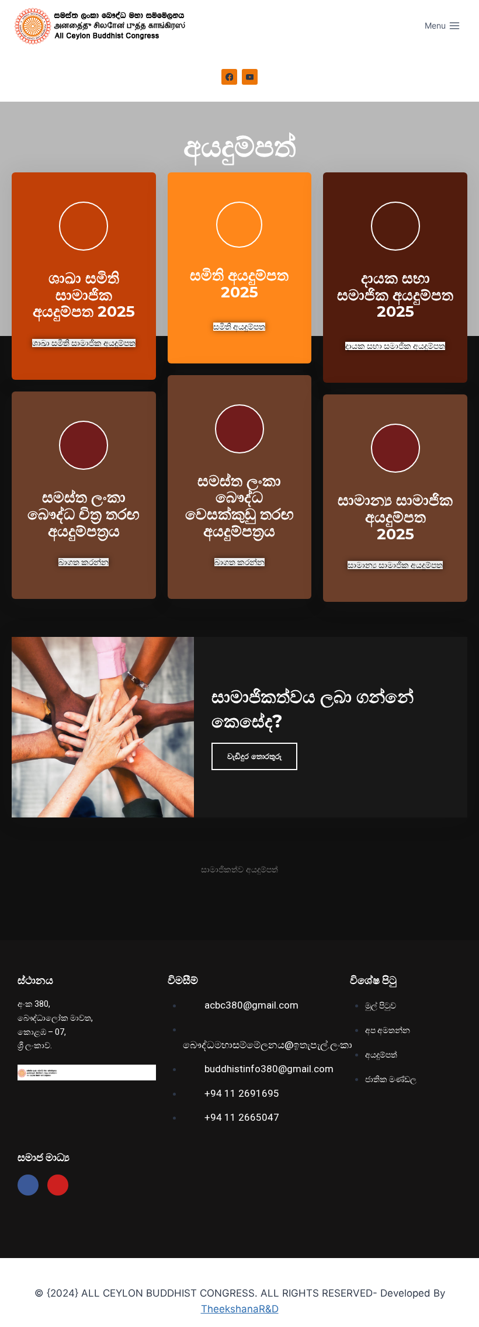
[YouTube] (250, 77)
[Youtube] (57, 1185)
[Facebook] (229, 77)
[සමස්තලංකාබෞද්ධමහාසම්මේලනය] (104, 26)
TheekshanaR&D (240, 1309)
